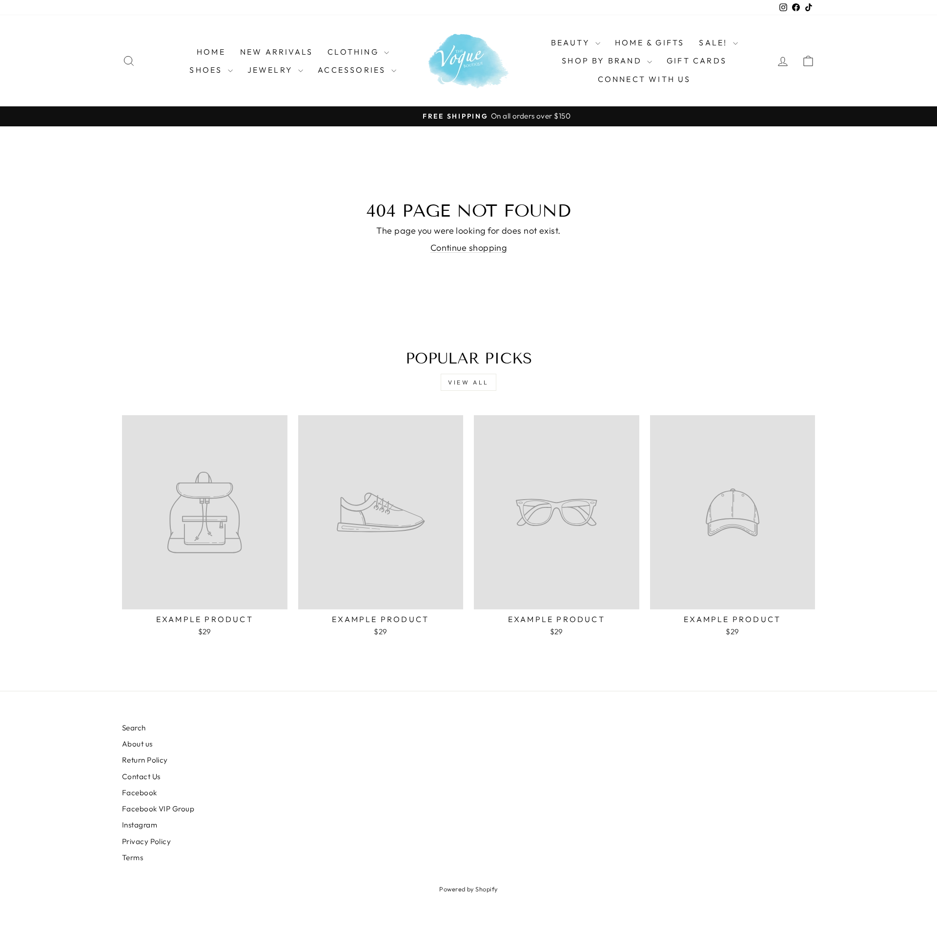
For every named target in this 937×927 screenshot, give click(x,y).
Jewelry (271, 70)
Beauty (572, 42)
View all (468, 382)
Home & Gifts (649, 42)
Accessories (353, 70)
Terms (132, 857)
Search (134, 727)
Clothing (354, 52)
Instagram (139, 824)
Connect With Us (644, 79)
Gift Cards (697, 60)
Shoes (207, 70)
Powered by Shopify (468, 889)
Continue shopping (468, 247)
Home (211, 52)
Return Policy (145, 760)
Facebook (139, 792)
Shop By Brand (603, 60)
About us (137, 743)
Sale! (714, 42)
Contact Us (141, 776)
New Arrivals (276, 52)
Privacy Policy (146, 841)
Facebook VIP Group (158, 808)
